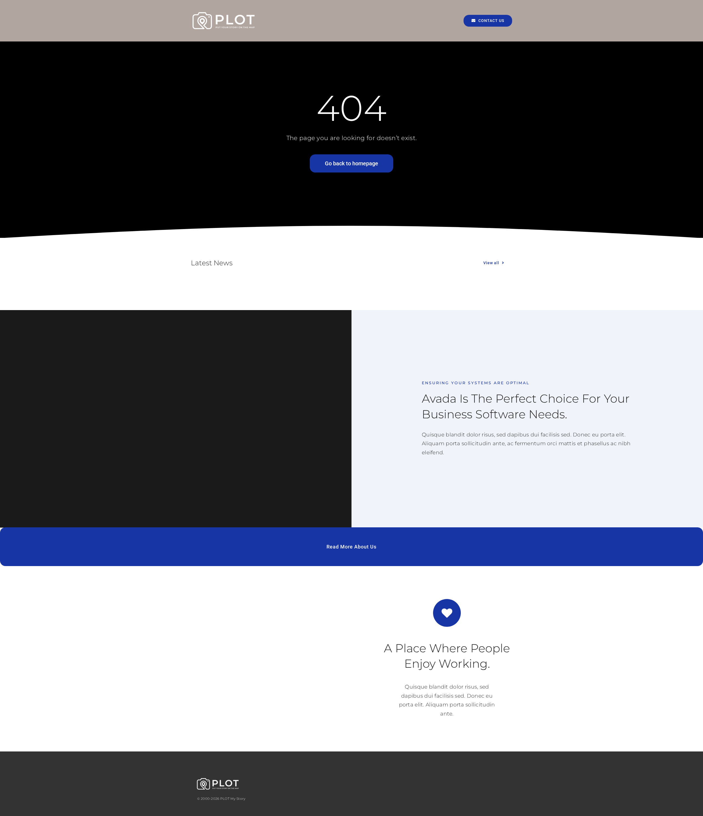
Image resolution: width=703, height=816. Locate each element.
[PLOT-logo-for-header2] (224, 13)
